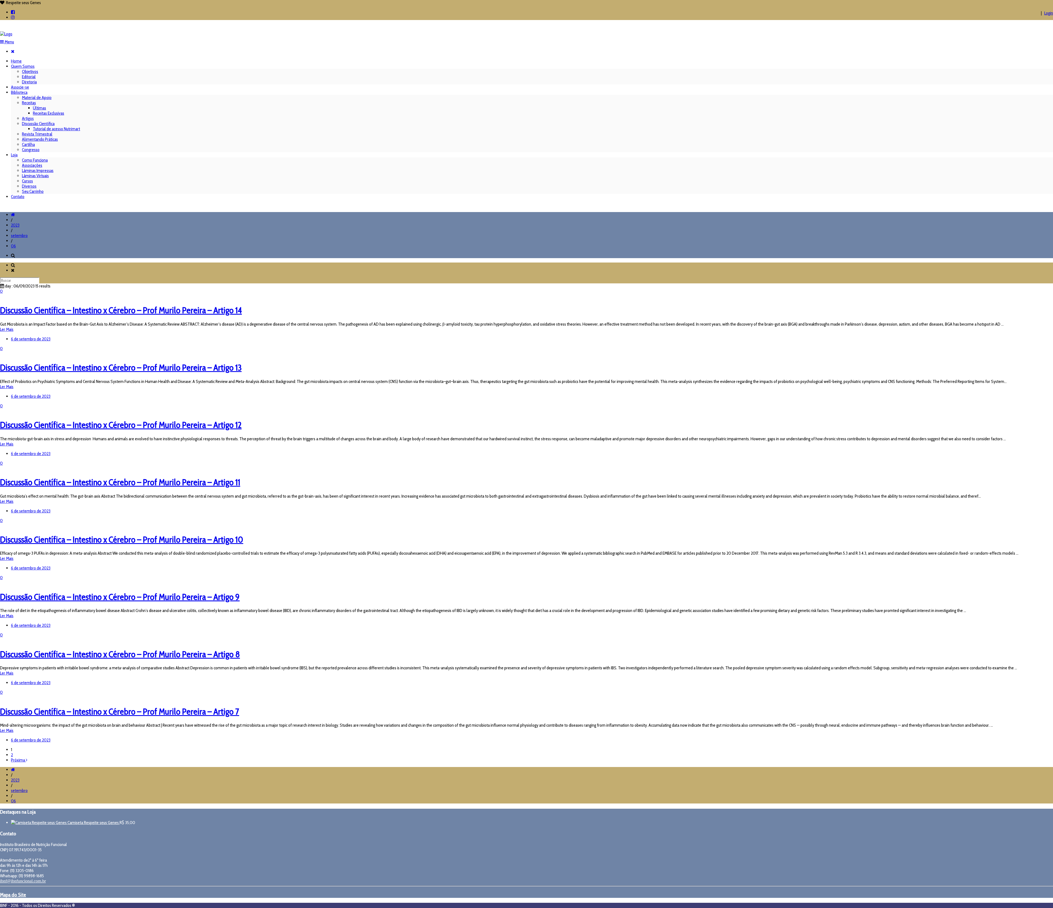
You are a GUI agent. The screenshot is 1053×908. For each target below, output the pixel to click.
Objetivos (30, 71)
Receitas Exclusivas (48, 113)
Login (1048, 13)
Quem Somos (23, 66)
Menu (9, 41)
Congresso (30, 149)
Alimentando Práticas (40, 139)
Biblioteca (19, 92)
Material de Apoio (37, 97)
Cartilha (28, 144)
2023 (15, 225)
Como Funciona (35, 160)
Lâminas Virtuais (35, 175)
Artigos (28, 118)
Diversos (29, 186)
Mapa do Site (13, 895)
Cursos (27, 181)
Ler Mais (6, 329)
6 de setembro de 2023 (30, 339)
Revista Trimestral (37, 134)
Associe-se (20, 87)
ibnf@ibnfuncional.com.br (23, 881)
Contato (17, 196)
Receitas (29, 102)
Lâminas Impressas (37, 170)
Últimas (39, 108)
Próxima (18, 760)
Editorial (29, 76)
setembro (19, 235)
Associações (32, 165)
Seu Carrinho (33, 191)
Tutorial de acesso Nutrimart (56, 128)
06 (13, 246)
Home (16, 61)
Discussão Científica (38, 123)
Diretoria (29, 81)
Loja (14, 154)
